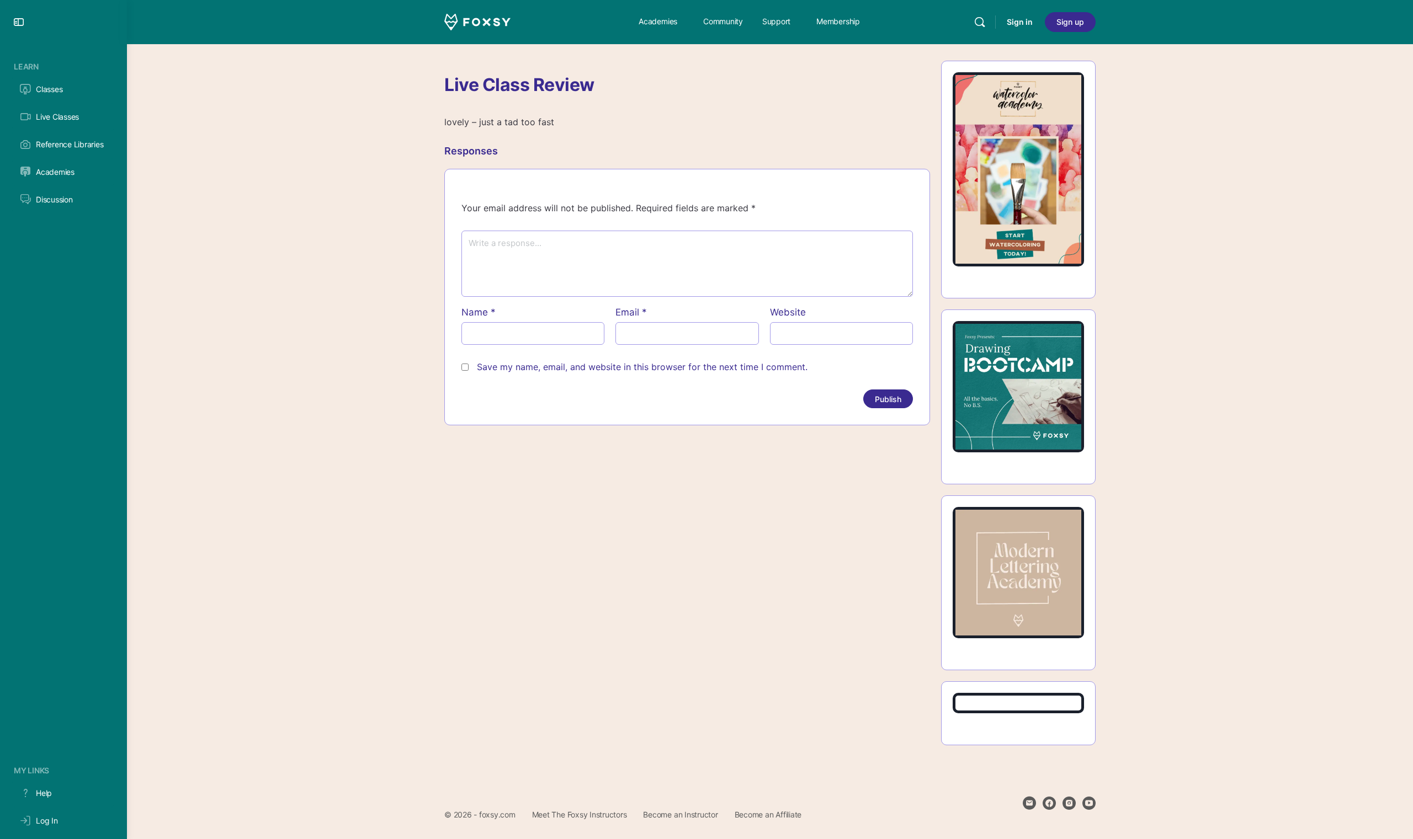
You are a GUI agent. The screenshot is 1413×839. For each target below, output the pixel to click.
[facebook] (1049, 803)
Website (788, 312)
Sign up (1070, 21)
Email (631, 312)
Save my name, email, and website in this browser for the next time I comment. (642, 366)
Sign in (1020, 21)
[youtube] (1089, 803)
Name (478, 312)
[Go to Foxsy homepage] (477, 21)
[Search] (980, 22)
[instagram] (1069, 803)
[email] (1029, 803)
